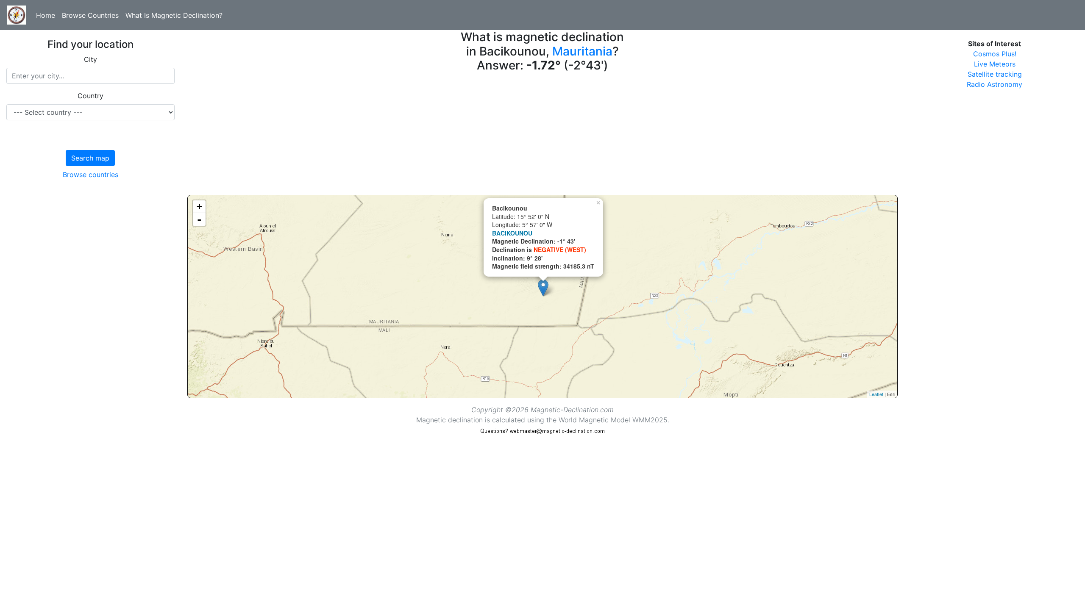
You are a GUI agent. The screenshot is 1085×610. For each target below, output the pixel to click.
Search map (90, 158)
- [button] (199, 219)
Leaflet (876, 394)
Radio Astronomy (994, 84)
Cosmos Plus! (994, 54)
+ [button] (199, 206)
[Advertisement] (441, 135)
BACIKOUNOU (512, 233)
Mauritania (582, 51)
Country (90, 96)
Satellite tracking (995, 74)
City (90, 59)
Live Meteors (994, 64)
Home (45, 15)
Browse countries (90, 174)
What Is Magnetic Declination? (174, 15)
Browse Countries (90, 15)
